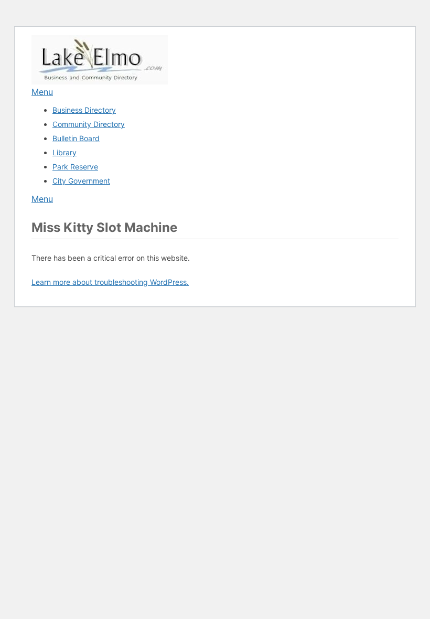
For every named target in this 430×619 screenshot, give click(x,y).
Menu (42, 92)
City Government (81, 180)
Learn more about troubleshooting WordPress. (110, 282)
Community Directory (88, 124)
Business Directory (84, 109)
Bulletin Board (76, 138)
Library (64, 152)
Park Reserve (75, 166)
